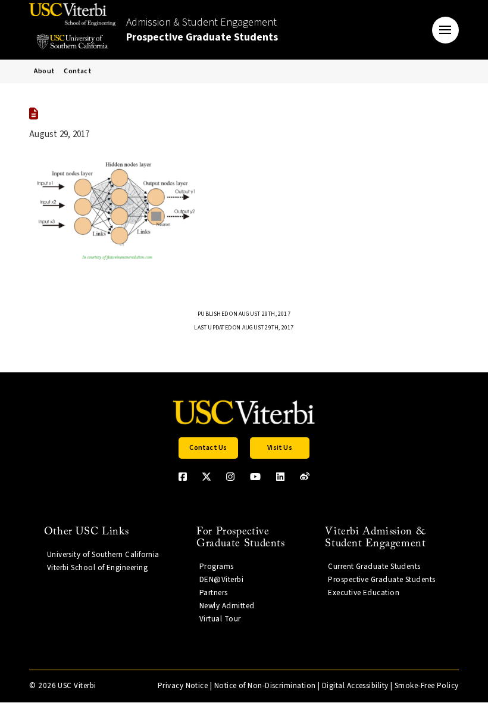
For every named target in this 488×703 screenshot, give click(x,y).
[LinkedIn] (280, 477)
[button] (445, 30)
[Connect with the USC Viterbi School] (304, 477)
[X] (206, 477)
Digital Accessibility (355, 685)
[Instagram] (230, 477)
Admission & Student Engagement (202, 30)
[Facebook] (183, 477)
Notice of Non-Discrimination (265, 685)
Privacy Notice (183, 685)
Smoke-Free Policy (427, 685)
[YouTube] (255, 477)
